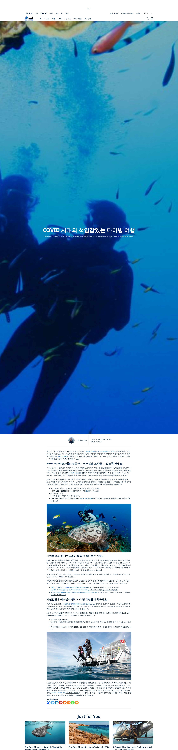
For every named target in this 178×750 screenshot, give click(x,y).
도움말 (138, 13)
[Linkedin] (57, 702)
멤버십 (67, 13)
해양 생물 (88, 19)
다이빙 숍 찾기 (114, 13)
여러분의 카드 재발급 (127, 13)
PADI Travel (62, 456)
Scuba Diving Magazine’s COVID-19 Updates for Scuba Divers (74, 592)
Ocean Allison (82, 440)
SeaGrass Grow (86, 498)
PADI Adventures (59, 693)
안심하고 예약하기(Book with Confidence (79, 604)
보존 (51, 13)
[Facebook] (48, 702)
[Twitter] (52, 702)
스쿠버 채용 (77, 19)
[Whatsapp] (73, 702)
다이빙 (47, 19)
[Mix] (69, 702)
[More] (77, 702)
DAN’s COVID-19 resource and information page (69, 587)
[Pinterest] (61, 702)
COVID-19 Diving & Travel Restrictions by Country (70, 590)
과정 (36, 13)
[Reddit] (65, 702)
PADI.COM (29, 13)
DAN (88, 491)
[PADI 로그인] (152, 18)
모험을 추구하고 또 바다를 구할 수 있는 (99, 451)
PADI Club (44, 13)
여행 (57, 13)
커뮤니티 (67, 19)
